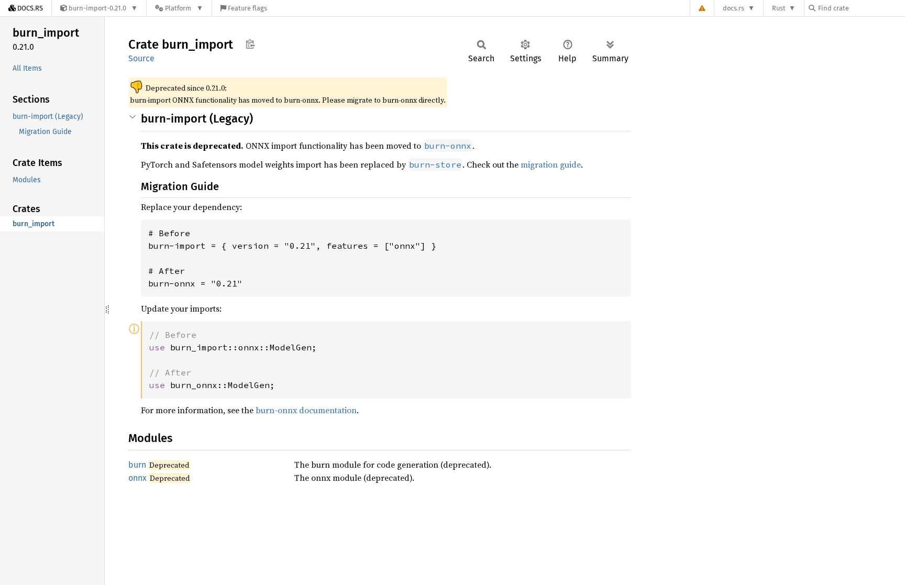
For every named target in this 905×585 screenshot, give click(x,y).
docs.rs (733, 8)
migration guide (551, 164)
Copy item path (250, 44)
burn (137, 465)
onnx (137, 478)
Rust (779, 8)
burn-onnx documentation (306, 410)
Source (141, 58)
